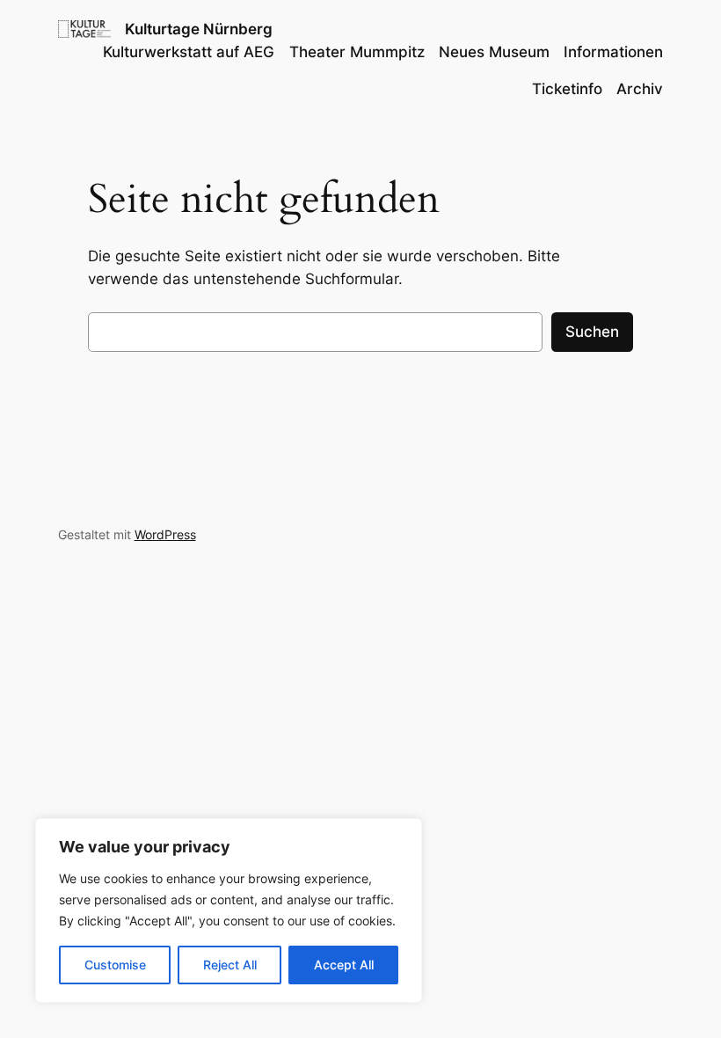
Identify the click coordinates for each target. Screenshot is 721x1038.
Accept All (344, 964)
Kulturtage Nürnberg (199, 29)
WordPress (165, 534)
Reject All (230, 964)
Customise (115, 964)
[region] (228, 910)
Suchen (592, 331)
